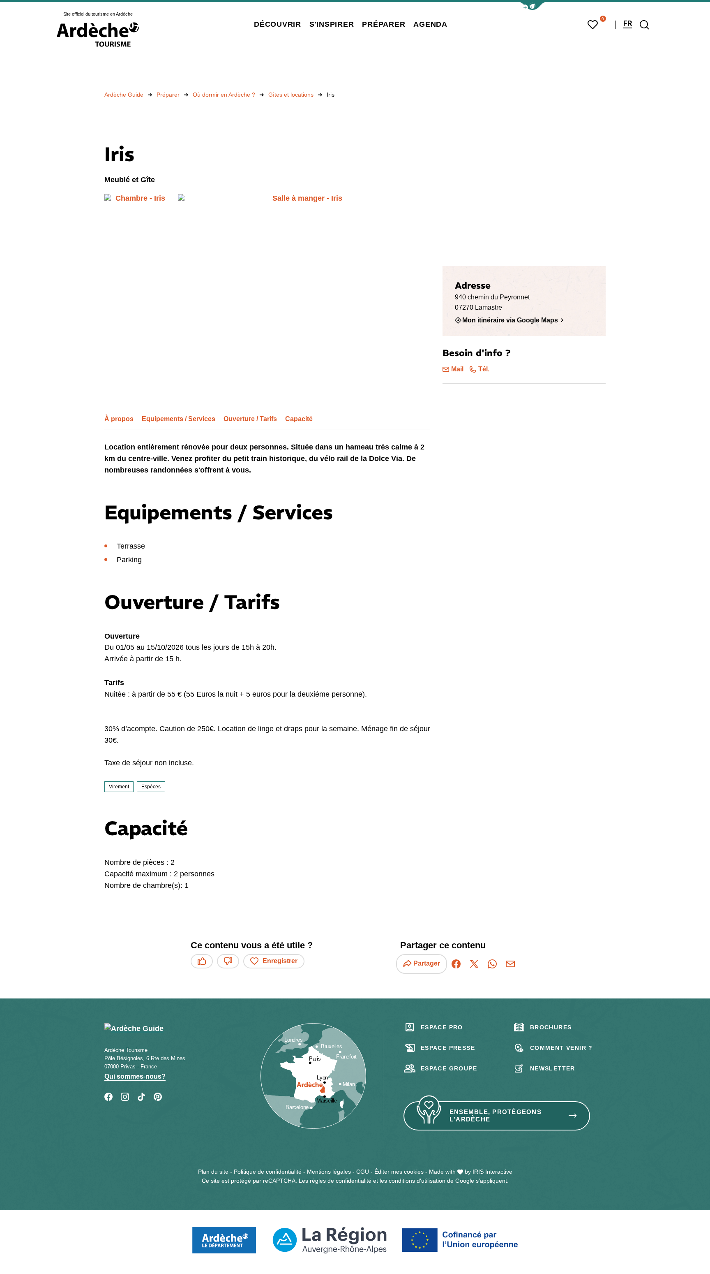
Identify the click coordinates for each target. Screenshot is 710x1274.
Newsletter (552, 1068)
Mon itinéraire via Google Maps (510, 320)
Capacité (299, 418)
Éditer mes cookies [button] (399, 1171)
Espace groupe (449, 1068)
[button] (532, 6)
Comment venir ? (561, 1048)
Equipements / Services (178, 418)
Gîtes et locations (291, 94)
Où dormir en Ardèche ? (224, 94)
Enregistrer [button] (280, 960)
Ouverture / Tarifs (250, 418)
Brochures (551, 1027)
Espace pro (442, 1027)
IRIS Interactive (492, 1171)
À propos (119, 418)
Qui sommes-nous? (135, 1076)
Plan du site (213, 1171)
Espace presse (448, 1048)
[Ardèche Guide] (98, 34)
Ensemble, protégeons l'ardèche (496, 1115)
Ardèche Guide (123, 94)
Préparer (168, 94)
